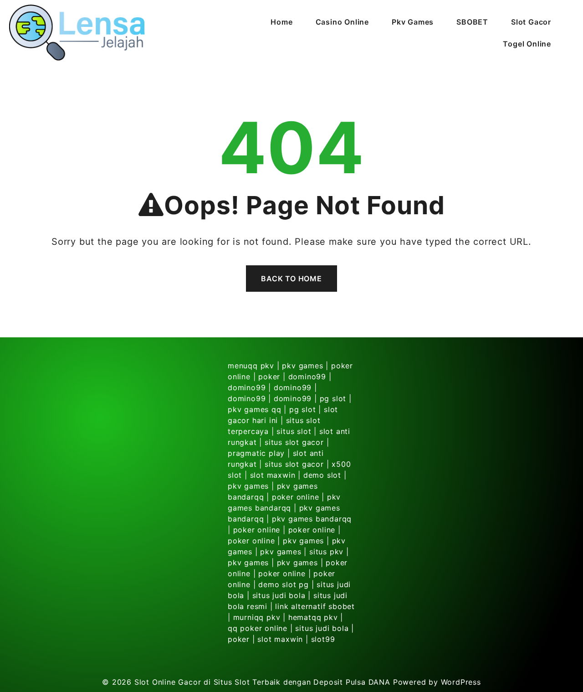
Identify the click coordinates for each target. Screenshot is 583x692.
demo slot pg (283, 584)
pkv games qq (254, 409)
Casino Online (342, 21)
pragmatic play (256, 453)
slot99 (323, 639)
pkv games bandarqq (312, 518)
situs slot (293, 431)
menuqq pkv (251, 365)
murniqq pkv (257, 617)
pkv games (302, 365)
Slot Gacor (531, 21)
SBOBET (472, 21)
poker (269, 376)
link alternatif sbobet (315, 606)
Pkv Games (413, 21)
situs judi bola (279, 595)
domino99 (307, 376)
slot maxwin (273, 475)
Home (281, 21)
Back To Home (291, 278)
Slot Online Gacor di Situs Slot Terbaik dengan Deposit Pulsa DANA (262, 682)
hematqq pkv (313, 617)
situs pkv (326, 551)
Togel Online (527, 43)
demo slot (322, 475)
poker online (295, 496)
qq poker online (257, 628)
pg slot (333, 398)
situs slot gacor (294, 442)
